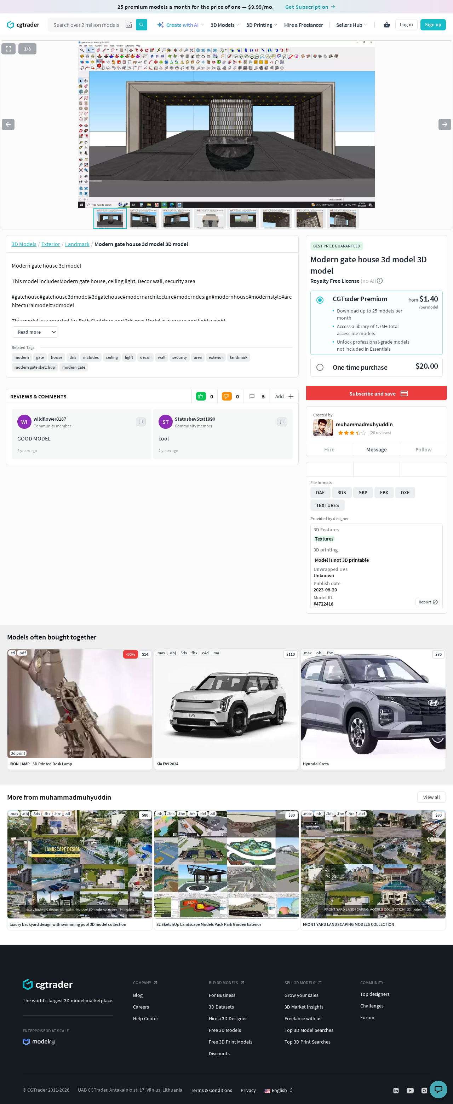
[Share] (423, 469)
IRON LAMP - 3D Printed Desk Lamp (41, 763)
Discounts (219, 1053)
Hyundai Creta (316, 763)
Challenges (372, 1006)
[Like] (329, 469)
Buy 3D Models (223, 982)
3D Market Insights (304, 1007)
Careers (141, 1007)
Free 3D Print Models (230, 1042)
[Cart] (386, 24)
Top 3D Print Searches (308, 1042)
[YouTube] (411, 1090)
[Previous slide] (8, 124)
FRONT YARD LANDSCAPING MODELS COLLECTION (348, 924)
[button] (128, 24)
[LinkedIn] (396, 1090)
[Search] (141, 24)
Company (142, 982)
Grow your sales (302, 995)
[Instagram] (425, 1090)
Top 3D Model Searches (309, 1030)
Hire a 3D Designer (228, 1018)
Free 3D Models (225, 1030)
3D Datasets (221, 1007)
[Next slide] (444, 124)
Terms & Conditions (211, 1090)
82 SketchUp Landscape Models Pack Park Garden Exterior (208, 924)
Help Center (145, 1018)
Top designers (375, 994)
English (275, 1090)
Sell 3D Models (300, 982)
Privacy (248, 1090)
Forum (367, 1017)
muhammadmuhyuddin (364, 424)
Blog (138, 995)
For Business (222, 995)
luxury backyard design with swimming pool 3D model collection (68, 924)
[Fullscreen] (8, 48)
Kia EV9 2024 (167, 763)
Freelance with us (303, 1018)
